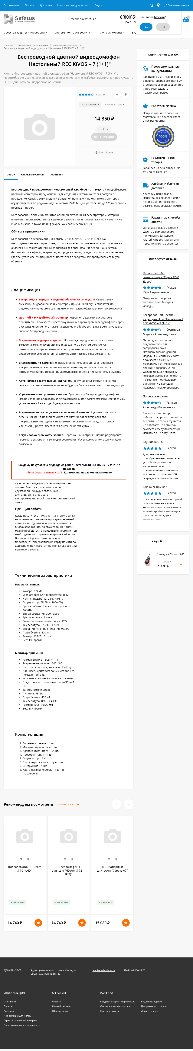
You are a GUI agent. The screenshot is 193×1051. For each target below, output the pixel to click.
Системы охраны (109, 1011)
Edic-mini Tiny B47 (155, 487)
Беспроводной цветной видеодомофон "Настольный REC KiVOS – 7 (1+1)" (163, 319)
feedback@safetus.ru (84, 19)
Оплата (29, 5)
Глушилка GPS (153, 442)
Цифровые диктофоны (153, 1006)
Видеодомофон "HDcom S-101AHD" (24, 868)
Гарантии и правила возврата (20, 1020)
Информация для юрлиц (73, 5)
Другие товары (149, 1011)
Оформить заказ (61, 1011)
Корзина (56, 1001)
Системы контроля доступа (33, 44)
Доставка (46, 5)
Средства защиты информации (118, 1001)
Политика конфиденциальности (22, 1025)
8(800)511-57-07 (12, 970)
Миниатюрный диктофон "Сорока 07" (112, 868)
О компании (11, 5)
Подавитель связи (155, 396)
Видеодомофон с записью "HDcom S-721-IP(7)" (68, 870)
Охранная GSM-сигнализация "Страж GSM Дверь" (161, 277)
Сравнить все (66, 804)
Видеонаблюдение (151, 1001)
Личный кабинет (61, 1006)
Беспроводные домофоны (67, 44)
